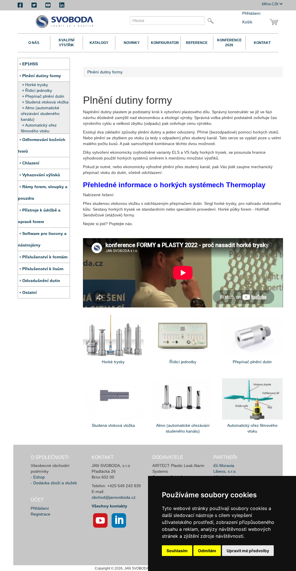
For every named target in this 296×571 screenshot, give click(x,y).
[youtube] (48, 5)
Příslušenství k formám (44, 257)
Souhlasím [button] (177, 550)
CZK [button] (271, 4)
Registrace (40, 514)
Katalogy (99, 43)
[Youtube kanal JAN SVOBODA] (100, 520)
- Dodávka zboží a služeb (54, 483)
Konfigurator (164, 43)
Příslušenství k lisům (42, 268)
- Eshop (38, 477)
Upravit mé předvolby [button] (248, 550)
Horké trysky (36, 84)
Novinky (132, 43)
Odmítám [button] (207, 550)
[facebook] (20, 5)
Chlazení (30, 163)
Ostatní (29, 292)
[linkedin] (62, 5)
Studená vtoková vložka (47, 102)
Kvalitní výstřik (66, 42)
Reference (197, 43)
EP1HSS (30, 64)
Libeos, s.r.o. (225, 471)
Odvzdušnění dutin (41, 280)
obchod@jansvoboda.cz (114, 497)
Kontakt (262, 43)
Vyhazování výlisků (41, 175)
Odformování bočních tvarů (41, 145)
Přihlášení (251, 13)
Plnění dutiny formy (41, 75)
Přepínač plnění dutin (44, 96)
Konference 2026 (229, 42)
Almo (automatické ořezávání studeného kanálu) (40, 113)
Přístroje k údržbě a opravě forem (39, 216)
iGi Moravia (223, 465)
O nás (33, 43)
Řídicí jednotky (38, 90)
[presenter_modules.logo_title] (66, 21)
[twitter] (34, 5)
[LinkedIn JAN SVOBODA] (119, 520)
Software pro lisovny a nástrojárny (42, 239)
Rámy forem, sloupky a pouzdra (42, 192)
